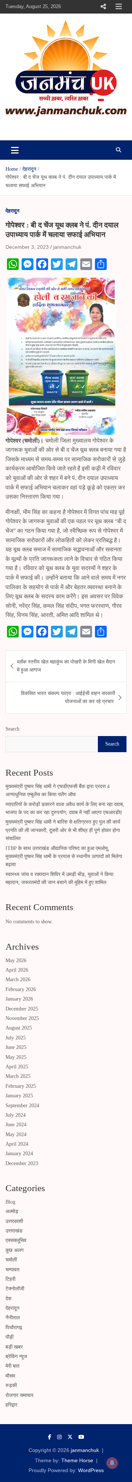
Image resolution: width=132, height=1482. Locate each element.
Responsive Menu (103, 6)
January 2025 (19, 1095)
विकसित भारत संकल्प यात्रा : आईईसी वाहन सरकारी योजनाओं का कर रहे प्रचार (68, 697)
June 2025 (16, 1047)
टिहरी (10, 1279)
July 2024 (16, 1115)
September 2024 (22, 1105)
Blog (10, 1202)
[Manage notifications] (112, 1463)
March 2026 (18, 979)
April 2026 (17, 970)
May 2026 (16, 960)
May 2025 (16, 1057)
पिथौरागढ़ (14, 1327)
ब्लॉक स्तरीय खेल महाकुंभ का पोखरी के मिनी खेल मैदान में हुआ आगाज (66, 666)
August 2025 (19, 1028)
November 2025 (22, 1018)
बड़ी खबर (14, 1347)
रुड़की (11, 1385)
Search (12, 729)
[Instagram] (59, 1436)
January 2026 (19, 999)
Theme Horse (77, 1460)
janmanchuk (35, 127)
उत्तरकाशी (14, 1221)
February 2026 (21, 989)
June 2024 (16, 1124)
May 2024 (16, 1134)
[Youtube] (81, 1436)
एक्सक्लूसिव (16, 1240)
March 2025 (18, 1076)
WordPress (91, 1470)
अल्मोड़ (12, 1211)
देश (8, 1298)
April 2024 (17, 1144)
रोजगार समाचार (19, 1395)
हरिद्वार (11, 1405)
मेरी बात (12, 1366)
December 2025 (22, 1009)
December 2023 (22, 1163)
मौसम (10, 1376)
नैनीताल (13, 1317)
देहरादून (12, 211)
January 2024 (19, 1153)
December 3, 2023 (27, 247)
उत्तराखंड (14, 1231)
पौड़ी (10, 1337)
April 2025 (17, 1066)
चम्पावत (12, 1269)
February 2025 (21, 1086)
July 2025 (16, 1038)
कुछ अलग (14, 1250)
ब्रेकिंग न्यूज (16, 1356)
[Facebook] (49, 1436)
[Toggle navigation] (15, 149)
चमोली (11, 1260)
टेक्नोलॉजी (15, 1288)
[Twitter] (70, 1436)
